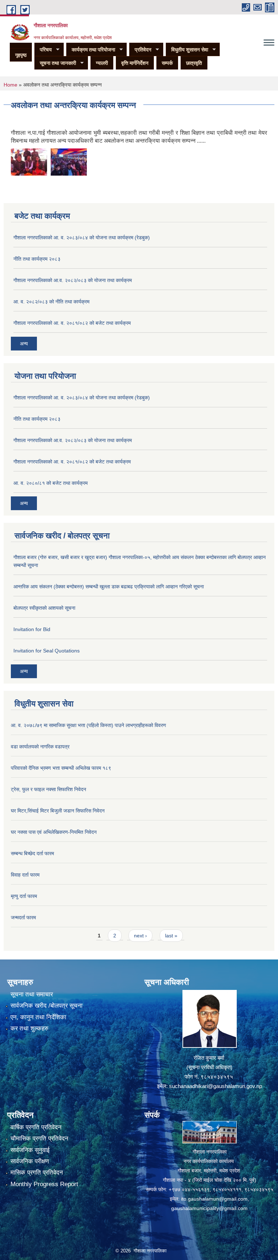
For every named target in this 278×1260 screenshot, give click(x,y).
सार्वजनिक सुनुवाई (30, 1150)
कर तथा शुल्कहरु (29, 1028)
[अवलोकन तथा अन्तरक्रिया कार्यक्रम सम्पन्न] (29, 162)
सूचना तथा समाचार (31, 994)
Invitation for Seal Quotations (46, 651)
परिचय (43, 50)
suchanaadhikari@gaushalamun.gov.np (215, 1086)
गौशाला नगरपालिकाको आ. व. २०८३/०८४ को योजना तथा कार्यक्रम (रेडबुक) (81, 237)
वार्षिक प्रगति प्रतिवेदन (36, 1127)
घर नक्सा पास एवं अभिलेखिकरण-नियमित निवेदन (54, 832)
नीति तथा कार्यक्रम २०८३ (36, 259)
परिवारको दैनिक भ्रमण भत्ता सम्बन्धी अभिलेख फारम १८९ (61, 768)
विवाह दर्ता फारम (25, 875)
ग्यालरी (102, 63)
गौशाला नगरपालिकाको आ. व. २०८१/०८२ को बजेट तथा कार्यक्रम (72, 323)
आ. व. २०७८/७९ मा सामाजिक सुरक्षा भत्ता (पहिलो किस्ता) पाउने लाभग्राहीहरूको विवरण (88, 725)
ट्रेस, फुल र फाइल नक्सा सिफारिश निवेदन (48, 789)
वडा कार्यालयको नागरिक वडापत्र (40, 746)
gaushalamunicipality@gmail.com (209, 1208)
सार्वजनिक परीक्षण (29, 1161)
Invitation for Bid (31, 629)
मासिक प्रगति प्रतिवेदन (36, 1172)
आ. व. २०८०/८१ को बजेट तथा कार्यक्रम (50, 483)
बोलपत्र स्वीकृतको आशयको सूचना (44, 608)
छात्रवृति (194, 63)
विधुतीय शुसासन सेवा (187, 50)
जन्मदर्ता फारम (23, 917)
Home (10, 85)
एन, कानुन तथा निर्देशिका (38, 1017)
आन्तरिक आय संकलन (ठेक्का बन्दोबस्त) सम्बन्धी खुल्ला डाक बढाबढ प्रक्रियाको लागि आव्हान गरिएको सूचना (108, 586)
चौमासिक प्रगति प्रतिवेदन (39, 1138)
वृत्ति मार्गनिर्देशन (134, 63)
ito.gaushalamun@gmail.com (214, 1199)
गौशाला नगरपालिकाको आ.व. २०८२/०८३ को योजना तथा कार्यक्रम (72, 280)
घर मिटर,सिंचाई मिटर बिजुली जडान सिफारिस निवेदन (58, 811)
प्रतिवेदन (140, 50)
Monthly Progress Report (44, 1184)
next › (140, 935)
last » (171, 935)
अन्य (24, 343)
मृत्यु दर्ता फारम (24, 896)
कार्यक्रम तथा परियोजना (90, 50)
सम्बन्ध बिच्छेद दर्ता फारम (32, 853)
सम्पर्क (167, 63)
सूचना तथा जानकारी (55, 63)
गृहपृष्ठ (20, 55)
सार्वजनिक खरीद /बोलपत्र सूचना (46, 1005)
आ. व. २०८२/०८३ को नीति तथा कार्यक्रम (51, 301)
